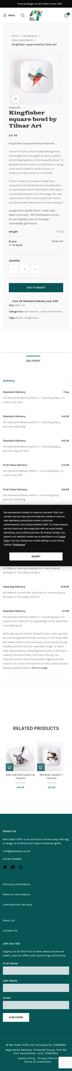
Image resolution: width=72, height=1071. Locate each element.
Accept (35, 556)
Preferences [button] (19, 544)
